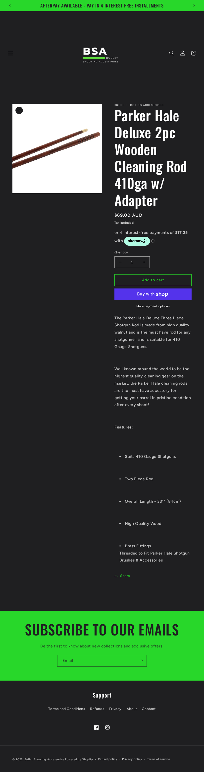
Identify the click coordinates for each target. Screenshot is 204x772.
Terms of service (158, 759)
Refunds (97, 709)
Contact (148, 709)
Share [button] (125, 576)
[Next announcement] (194, 5)
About (132, 709)
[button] (10, 53)
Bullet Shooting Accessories (44, 759)
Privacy (115, 709)
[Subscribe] (141, 661)
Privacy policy (132, 759)
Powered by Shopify (79, 759)
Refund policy (107, 759)
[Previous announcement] (9, 5)
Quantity (121, 252)
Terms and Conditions (66, 709)
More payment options (153, 306)
